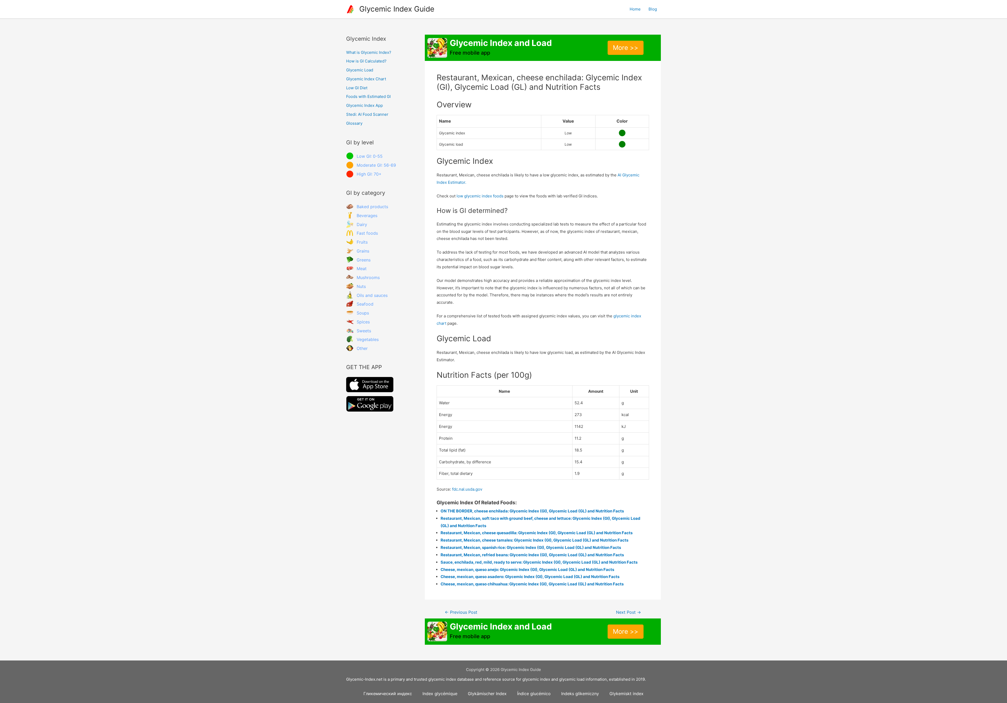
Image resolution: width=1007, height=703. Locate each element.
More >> (625, 47)
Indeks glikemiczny (580, 693)
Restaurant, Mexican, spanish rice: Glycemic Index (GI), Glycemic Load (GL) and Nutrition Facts (531, 547)
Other (362, 348)
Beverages (367, 215)
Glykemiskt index (626, 693)
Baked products (372, 206)
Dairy (362, 224)
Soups (363, 313)
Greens (364, 260)
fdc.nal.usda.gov (467, 489)
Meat (362, 268)
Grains (363, 251)
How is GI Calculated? (366, 61)
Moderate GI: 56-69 (376, 165)
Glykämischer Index (487, 693)
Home (635, 9)
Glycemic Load (359, 69)
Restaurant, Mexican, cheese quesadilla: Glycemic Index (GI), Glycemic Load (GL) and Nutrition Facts (537, 532)
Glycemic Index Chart (366, 78)
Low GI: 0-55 (370, 156)
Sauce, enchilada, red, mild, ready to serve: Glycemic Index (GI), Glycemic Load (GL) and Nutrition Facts (539, 562)
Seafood (365, 304)
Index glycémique (439, 693)
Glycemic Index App (364, 105)
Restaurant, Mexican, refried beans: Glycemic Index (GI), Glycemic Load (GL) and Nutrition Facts (532, 554)
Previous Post (461, 612)
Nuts (361, 286)
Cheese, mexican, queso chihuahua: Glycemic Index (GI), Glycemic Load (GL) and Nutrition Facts (532, 583)
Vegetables (368, 339)
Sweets (364, 330)
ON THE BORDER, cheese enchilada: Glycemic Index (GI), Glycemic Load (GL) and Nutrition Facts (532, 510)
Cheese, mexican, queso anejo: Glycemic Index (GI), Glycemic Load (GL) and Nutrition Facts (527, 569)
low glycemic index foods (480, 195)
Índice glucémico (534, 693)
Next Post (628, 612)
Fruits (362, 242)
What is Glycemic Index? (368, 52)
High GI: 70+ (369, 174)
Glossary (354, 123)
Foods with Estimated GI (368, 96)
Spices (363, 321)
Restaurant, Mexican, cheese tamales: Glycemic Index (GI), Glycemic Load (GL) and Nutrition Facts (534, 540)
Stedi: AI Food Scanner (367, 114)
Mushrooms (368, 277)
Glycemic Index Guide (396, 8)
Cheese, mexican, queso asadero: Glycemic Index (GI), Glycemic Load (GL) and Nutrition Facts (530, 576)
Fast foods (367, 233)
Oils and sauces (372, 295)
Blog (653, 9)
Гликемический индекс (387, 693)
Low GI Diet (356, 87)
